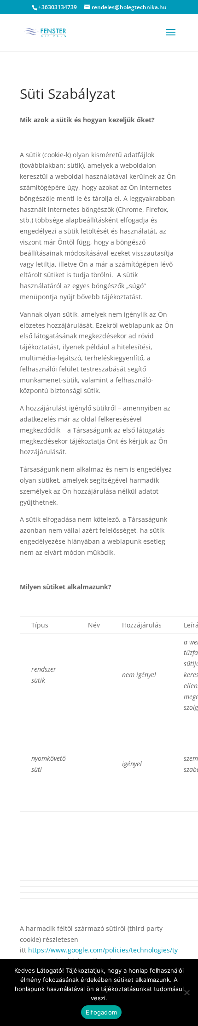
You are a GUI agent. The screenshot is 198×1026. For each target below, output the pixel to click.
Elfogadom (101, 1012)
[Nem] (186, 992)
